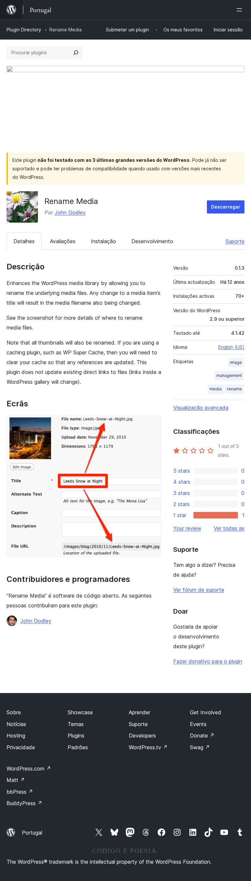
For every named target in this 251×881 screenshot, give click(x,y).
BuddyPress (24, 803)
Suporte (235, 241)
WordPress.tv (148, 747)
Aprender (139, 712)
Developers (142, 735)
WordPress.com (29, 768)
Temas (76, 724)
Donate (202, 735)
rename (234, 388)
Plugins (76, 735)
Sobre (14, 712)
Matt (16, 780)
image (236, 362)
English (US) (231, 347)
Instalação (103, 241)
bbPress (20, 791)
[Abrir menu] (240, 10)
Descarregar (225, 207)
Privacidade (21, 747)
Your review (187, 528)
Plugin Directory (24, 29)
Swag (200, 747)
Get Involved (205, 712)
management (229, 375)
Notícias (16, 724)
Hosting (16, 735)
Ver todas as (229, 528)
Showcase (80, 712)
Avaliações (62, 241)
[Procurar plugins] (75, 52)
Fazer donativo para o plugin (207, 661)
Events (198, 724)
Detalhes (24, 241)
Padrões (78, 747)
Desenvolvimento (152, 241)
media (215, 388)
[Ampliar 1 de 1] (152, 424)
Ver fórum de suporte (198, 589)
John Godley (70, 212)
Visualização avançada (200, 407)
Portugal (32, 832)
